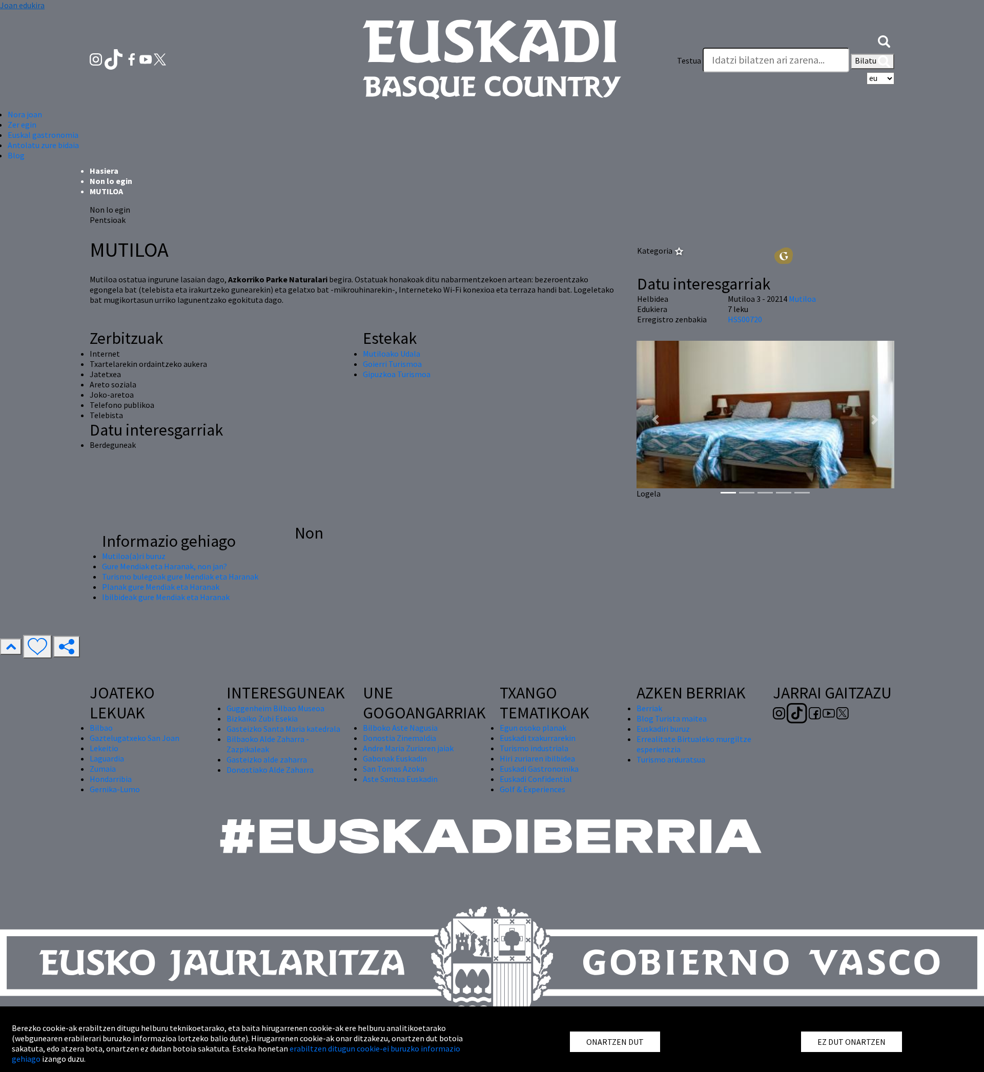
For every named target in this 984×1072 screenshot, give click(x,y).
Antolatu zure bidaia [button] (43, 145)
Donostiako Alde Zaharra (270, 770)
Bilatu (866, 60)
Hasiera (104, 171)
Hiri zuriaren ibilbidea (537, 758)
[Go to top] (11, 646)
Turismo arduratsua (671, 759)
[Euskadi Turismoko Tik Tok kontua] (115, 58)
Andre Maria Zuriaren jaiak (408, 748)
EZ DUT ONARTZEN (851, 1042)
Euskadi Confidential (536, 779)
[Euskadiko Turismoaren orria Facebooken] (132, 58)
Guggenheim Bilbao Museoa (275, 708)
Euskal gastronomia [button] (43, 135)
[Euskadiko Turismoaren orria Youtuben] (146, 58)
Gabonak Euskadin (395, 758)
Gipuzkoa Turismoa (396, 374)
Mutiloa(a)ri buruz (134, 556)
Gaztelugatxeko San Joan (134, 738)
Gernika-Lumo (115, 789)
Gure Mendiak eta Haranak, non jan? (164, 566)
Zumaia (103, 769)
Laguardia (107, 758)
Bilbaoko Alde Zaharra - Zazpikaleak (268, 744)
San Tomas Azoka (393, 769)
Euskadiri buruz (663, 729)
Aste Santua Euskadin (400, 779)
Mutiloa (802, 299)
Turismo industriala (534, 748)
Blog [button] (16, 155)
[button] (884, 40)
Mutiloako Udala (391, 353)
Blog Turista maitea (672, 718)
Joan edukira (22, 5)
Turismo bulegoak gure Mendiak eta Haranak (180, 576)
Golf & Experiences (532, 789)
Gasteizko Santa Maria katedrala (283, 729)
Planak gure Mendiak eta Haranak (160, 587)
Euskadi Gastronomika (539, 769)
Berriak (649, 708)
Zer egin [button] (22, 124)
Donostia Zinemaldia (399, 738)
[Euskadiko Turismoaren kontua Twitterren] (160, 58)
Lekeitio (104, 748)
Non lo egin (111, 181)
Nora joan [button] (25, 114)
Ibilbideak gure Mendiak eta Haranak (166, 597)
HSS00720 (745, 319)
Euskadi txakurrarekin (538, 738)
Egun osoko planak (533, 728)
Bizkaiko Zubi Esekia (262, 718)
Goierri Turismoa (392, 364)
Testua (689, 60)
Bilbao (101, 728)
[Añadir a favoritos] (37, 646)
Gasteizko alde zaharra (267, 759)
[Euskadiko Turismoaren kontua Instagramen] (97, 58)
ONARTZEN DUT (615, 1042)
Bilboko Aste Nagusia (400, 728)
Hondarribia (111, 779)
